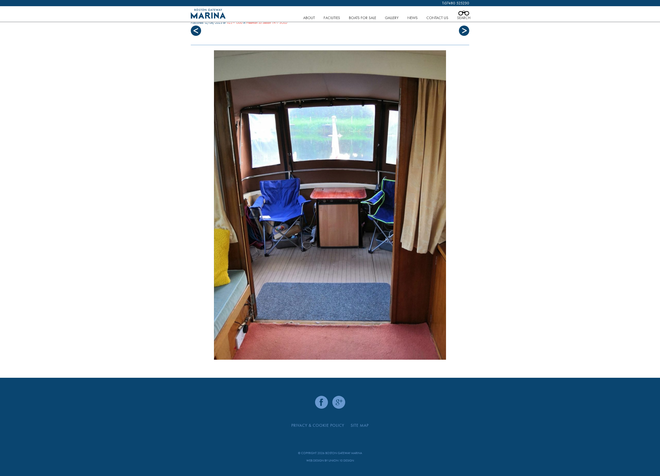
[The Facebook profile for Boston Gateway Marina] (321, 402)
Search (464, 17)
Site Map (360, 425)
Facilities (332, 17)
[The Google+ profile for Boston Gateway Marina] (338, 402)
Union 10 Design (341, 460)
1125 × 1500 (234, 22)
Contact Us (437, 17)
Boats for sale (362, 17)
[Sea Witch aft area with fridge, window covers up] (330, 205)
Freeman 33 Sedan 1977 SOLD (266, 22)
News (412, 17)
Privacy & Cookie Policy (317, 425)
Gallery (392, 17)
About (309, 17)
